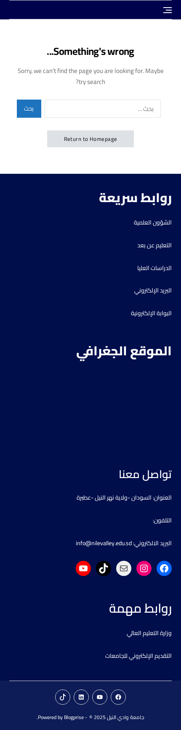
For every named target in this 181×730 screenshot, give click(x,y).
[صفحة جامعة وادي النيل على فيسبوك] (118, 697)
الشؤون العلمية (153, 222)
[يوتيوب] (83, 568)
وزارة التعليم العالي (149, 632)
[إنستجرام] (144, 568)
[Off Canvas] (167, 10)
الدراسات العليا (154, 267)
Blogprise (74, 717)
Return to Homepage (90, 139)
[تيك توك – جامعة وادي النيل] (62, 697)
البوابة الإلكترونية (151, 313)
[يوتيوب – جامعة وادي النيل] (99, 697)
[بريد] (123, 568)
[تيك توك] (103, 568)
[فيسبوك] (164, 568)
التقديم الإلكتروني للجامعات (138, 655)
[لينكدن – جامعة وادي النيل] (81, 697)
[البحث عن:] (104, 110)
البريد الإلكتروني (153, 290)
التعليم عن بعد (154, 245)
